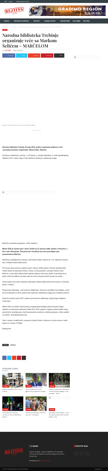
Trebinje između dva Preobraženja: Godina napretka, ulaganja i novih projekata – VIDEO (59, 391)
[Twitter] (100, 1)
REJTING (8, 50)
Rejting (86, 21)
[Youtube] (104, 1)
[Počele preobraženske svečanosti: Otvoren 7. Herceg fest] (36, 403)
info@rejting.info (45, 461)
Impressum (98, 469)
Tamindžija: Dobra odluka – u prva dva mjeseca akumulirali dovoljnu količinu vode (59, 415)
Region (36, 21)
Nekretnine (65, 21)
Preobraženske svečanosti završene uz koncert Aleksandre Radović (11, 415)
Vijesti (6, 21)
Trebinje (13, 27)
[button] (103, 21)
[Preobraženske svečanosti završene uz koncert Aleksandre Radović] (12, 403)
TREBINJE (13, 345)
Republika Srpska (21, 21)
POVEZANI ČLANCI (10, 369)
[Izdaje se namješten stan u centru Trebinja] (12, 380)
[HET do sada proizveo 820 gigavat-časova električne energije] (36, 380)
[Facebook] (97, 1)
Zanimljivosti (50, 21)
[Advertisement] (36, 135)
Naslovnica (5, 27)
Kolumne (76, 21)
